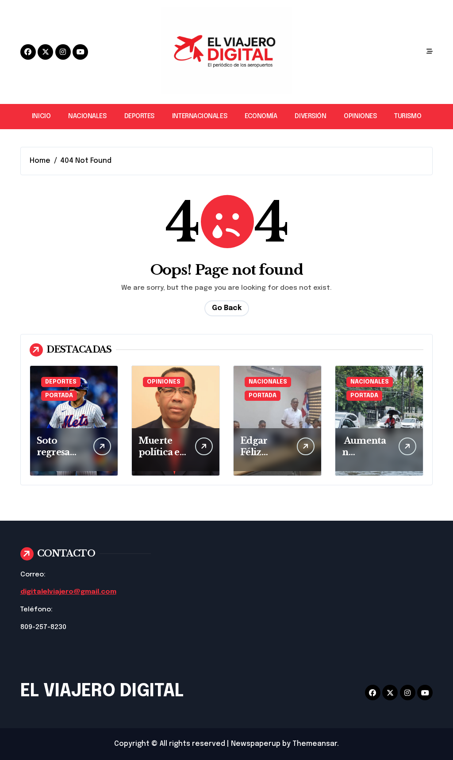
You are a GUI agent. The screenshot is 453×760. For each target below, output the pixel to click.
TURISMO (407, 116)
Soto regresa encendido (61, 452)
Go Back (227, 308)
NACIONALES (87, 116)
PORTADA (59, 396)
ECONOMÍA (261, 116)
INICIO (41, 116)
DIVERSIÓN (310, 116)
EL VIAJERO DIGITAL (102, 691)
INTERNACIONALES (199, 116)
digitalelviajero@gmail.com (68, 591)
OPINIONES (360, 116)
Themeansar (314, 744)
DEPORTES (139, 116)
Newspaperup (255, 744)
